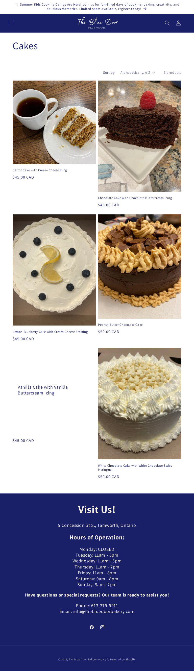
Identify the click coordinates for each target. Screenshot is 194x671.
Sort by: (109, 72)
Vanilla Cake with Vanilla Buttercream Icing (43, 389)
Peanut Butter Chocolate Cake (120, 325)
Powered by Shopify (123, 659)
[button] (10, 23)
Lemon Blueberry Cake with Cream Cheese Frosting (50, 332)
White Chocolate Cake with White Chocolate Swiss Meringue (135, 468)
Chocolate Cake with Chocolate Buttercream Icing (135, 198)
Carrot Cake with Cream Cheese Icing (40, 170)
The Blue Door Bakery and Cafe (89, 659)
